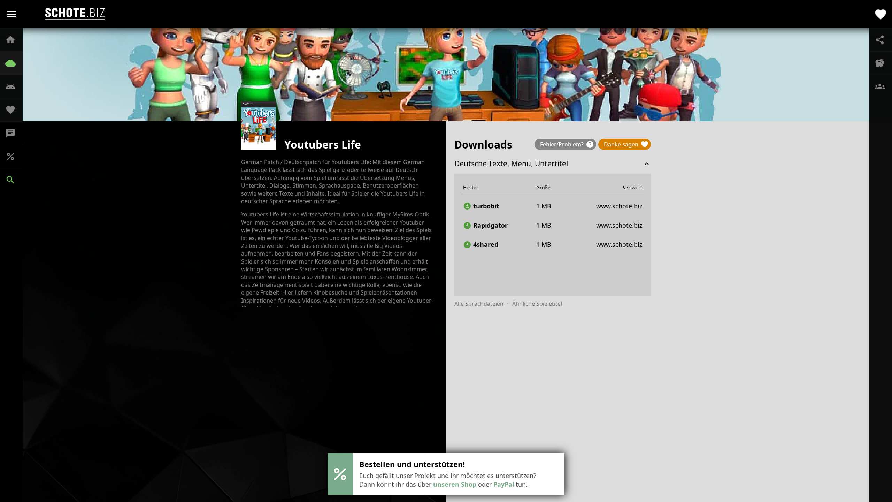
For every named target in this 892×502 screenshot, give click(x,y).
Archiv (14, 63)
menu (11, 14)
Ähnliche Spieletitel (537, 303)
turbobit (481, 206)
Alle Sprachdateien (478, 303)
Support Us (14, 110)
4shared (480, 244)
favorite (881, 14)
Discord (14, 133)
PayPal (503, 484)
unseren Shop (454, 484)
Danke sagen (626, 144)
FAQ (14, 86)
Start (14, 40)
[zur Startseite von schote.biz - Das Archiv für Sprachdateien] (75, 14)
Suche (14, 180)
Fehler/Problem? (567, 144)
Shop (14, 156)
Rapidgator (485, 225)
